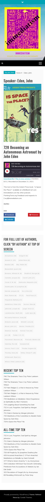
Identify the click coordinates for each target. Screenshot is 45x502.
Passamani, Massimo (13, 339)
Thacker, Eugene (29, 348)
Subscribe (29, 175)
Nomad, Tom (26, 331)
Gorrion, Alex (29, 304)
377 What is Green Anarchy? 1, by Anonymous (21, 461)
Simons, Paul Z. (12, 348)
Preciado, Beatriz (32, 339)
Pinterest (34, 215)
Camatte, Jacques (12, 278)
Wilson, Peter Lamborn (14, 361)
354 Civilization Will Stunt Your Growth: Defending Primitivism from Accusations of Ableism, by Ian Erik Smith (22, 466)
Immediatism (22, 53)
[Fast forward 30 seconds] (20, 172)
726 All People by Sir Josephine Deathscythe (20, 452)
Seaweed (24, 344)
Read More (6, 204)
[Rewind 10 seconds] (13, 172)
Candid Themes (26, 497)
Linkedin (10, 219)
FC (21, 295)
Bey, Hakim (22, 264)
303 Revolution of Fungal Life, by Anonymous (21, 472)
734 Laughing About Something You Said (19, 405)
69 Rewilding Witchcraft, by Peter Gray (18, 475)
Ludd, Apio (30, 313)
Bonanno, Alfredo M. (13, 273)
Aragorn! (23, 256)
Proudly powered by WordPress (16, 494)
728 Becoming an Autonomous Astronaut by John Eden (22, 151)
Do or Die (27, 291)
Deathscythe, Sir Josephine (15, 286)
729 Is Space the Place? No (14, 422)
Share (38, 175)
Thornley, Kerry (11, 353)
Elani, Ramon (10, 295)
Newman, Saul (11, 331)
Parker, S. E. (18, 335)
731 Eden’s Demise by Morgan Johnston (19, 413)
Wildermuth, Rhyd (13, 357)
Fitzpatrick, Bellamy (13, 300)
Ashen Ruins (24, 260)
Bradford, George (32, 273)
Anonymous (10, 256)
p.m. (7, 335)
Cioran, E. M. (10, 282)
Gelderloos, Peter (13, 304)
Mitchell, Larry (27, 322)
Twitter (22, 215)
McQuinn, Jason (11, 322)
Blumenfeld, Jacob (13, 269)
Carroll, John (29, 278)
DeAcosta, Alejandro (28, 282)
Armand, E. (10, 260)
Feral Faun (31, 295)
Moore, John (11, 326)
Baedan (9, 264)
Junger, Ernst (28, 308)
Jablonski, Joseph (12, 308)
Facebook (10, 215)
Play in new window (23, 179)
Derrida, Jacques (12, 291)
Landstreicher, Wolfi (13, 313)
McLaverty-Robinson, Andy (15, 317)
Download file (9, 179)
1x (16, 172)
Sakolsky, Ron (11, 344)
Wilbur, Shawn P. (28, 353)
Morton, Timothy (26, 326)
